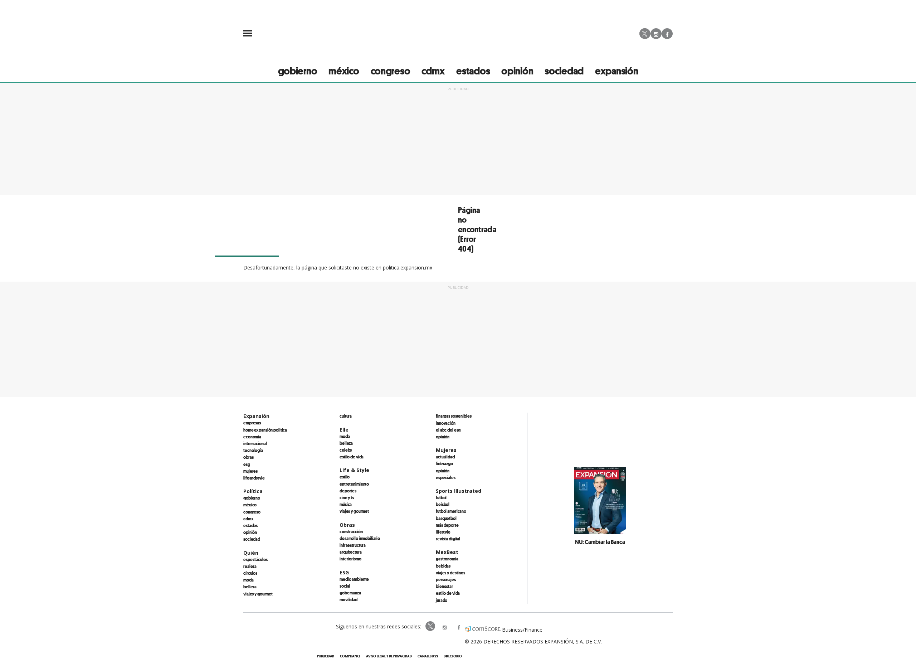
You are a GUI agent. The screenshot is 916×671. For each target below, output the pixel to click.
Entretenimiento (354, 484)
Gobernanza (350, 592)
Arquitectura (351, 552)
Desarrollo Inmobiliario (360, 538)
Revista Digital (448, 538)
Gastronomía (447, 558)
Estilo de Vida (448, 593)
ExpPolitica (430, 626)
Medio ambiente (354, 579)
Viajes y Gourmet (258, 593)
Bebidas (443, 566)
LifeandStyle (254, 478)
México (250, 504)
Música (346, 504)
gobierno (297, 70)
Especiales (445, 477)
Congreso (251, 512)
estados (473, 70)
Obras (248, 457)
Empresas (252, 422)
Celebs (346, 450)
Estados (250, 525)
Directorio (453, 656)
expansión (616, 70)
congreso (390, 70)
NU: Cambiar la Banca (600, 542)
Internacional (255, 443)
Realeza (250, 566)
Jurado (441, 600)
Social (345, 586)
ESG (246, 464)
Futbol (441, 497)
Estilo (345, 476)
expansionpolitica (445, 626)
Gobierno (251, 498)
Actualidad (445, 456)
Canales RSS (428, 656)
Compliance (350, 656)
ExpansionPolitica (459, 626)
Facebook (667, 33)
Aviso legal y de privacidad (388, 656)
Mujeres (250, 471)
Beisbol (442, 504)
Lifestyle (443, 532)
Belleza (250, 586)
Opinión (250, 532)
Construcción (351, 531)
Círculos (250, 573)
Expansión (256, 416)
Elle (344, 429)
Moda (248, 580)
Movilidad (348, 599)
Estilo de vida (352, 456)
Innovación (445, 423)
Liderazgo (444, 463)
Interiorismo (350, 558)
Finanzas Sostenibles (454, 416)
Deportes (348, 490)
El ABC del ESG (448, 430)
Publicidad (325, 656)
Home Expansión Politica (265, 430)
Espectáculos (255, 559)
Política (253, 491)
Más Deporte (447, 525)
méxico (343, 70)
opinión (517, 70)
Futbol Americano (451, 511)
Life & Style (354, 470)
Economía (252, 436)
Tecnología (253, 450)
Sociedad (564, 70)
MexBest (447, 552)
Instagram (656, 33)
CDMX (433, 70)
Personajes (446, 579)
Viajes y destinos (450, 572)
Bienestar (444, 586)
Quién (250, 552)
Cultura (346, 416)
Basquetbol (446, 518)
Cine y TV (347, 497)
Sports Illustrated (458, 490)
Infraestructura (353, 545)
